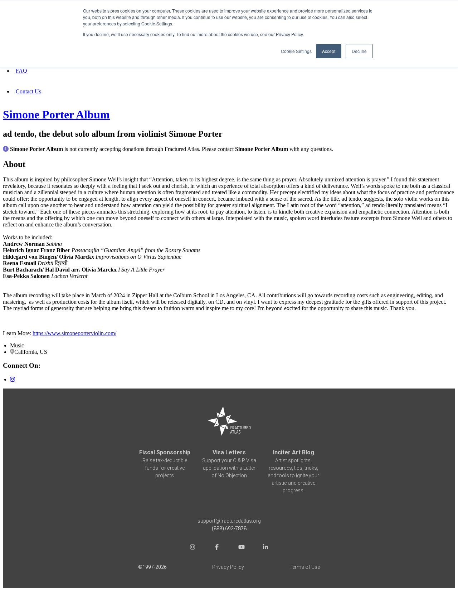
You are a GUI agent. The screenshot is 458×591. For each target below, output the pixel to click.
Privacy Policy (228, 567)
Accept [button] (328, 51)
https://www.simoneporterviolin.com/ (74, 333)
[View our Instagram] (12, 379)
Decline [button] (359, 51)
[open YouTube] (241, 548)
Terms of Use (304, 567)
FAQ (21, 71)
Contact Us (28, 91)
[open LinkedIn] (265, 548)
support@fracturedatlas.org (229, 521)
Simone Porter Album (56, 114)
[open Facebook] (217, 548)
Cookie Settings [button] (296, 51)
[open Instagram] (192, 548)
